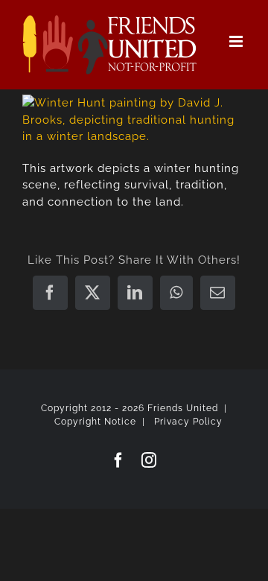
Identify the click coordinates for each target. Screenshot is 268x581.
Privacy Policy (188, 421)
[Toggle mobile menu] (237, 41)
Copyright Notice (95, 421)
